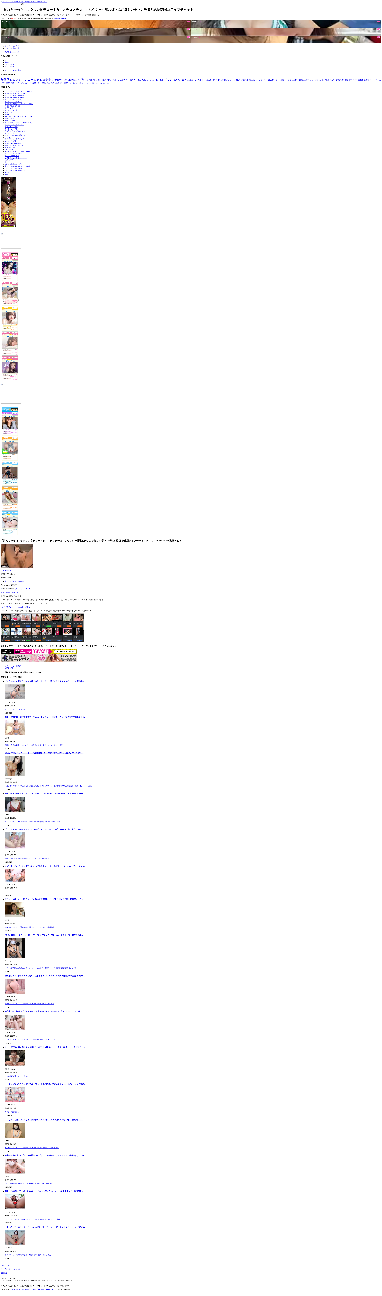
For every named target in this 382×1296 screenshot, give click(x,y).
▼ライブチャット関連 (13, 666)
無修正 (11, 79)
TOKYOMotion (6, 570)
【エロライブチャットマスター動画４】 (19, 91)
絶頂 (52, 1004)
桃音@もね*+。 (10, 261)
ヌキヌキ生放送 (10, 141)
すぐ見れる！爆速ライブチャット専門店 (19, 104)
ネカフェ (9, 66)
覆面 (12, 968)
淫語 (61, 745)
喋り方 (12, 786)
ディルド (203, 80)
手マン (173, 79)
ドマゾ (23, 1183)
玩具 (29, 83)
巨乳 (70, 79)
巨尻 (22, 858)
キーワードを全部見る (13, 70)
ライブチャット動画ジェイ (14, 125)
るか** (10, 336)
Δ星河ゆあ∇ (10, 361)
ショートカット (76, 83)
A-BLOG (8, 137)
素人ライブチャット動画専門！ (16, 95)
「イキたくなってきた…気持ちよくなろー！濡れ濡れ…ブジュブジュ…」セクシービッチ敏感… (45, 1084)
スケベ (58, 745)
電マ (187, 80)
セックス (53, 83)
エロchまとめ (9, 112)
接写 (64, 83)
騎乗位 (369, 80)
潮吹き (43, 1004)
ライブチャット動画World (14, 168)
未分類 (7, 174)
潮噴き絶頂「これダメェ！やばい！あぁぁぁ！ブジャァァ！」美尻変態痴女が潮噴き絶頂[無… (45, 976)
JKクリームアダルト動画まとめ (16, 135)
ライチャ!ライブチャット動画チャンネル (19, 122)
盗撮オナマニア (10, 114)
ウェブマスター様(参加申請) (11, 1269)
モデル (336, 80)
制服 (250, 80)
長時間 (56, 786)
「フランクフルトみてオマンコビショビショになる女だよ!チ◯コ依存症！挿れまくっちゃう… (45, 829)
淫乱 (6, 745)
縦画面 (66, 968)
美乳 (102, 79)
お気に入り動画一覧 (12, 48)
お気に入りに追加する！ (23, 589)
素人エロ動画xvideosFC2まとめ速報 (17, 166)
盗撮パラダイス (10, 118)
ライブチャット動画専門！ (14, 154)
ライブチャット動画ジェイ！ (15, 139)
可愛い (86, 79)
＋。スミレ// (10, 416)
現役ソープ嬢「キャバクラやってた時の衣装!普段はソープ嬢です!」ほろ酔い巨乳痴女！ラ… (44, 899)
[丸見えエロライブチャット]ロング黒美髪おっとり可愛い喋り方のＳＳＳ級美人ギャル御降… (44, 753)
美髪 (90, 786)
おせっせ (8, 968)
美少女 (54, 79)
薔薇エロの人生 (10, 120)
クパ (19, 786)
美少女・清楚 (20, 709)
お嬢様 (16, 745)
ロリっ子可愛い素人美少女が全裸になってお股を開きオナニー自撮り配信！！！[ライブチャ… (45, 1047)
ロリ (281, 80)
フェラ (313, 80)
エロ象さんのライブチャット (15, 93)
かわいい (28, 745)
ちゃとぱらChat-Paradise (13, 143)
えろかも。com (10, 147)
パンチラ (105, 83)
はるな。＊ (10, 286)
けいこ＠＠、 (10, 441)
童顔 (7, 62)
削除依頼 (4, 1273)
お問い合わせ (5, 1265)
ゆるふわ (81, 786)
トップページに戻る (12, 46)
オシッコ (87, 83)
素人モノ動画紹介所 (12, 156)
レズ (20, 83)
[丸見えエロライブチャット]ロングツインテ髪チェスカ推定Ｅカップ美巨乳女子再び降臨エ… (44, 935)
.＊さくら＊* (10, 311)
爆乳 (293, 80)
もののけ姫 (9, 149)
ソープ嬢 (19, 927)
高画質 (66, 786)
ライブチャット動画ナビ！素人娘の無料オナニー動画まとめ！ (34, 1289)
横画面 (32, 786)
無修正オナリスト (11, 127)
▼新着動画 (9, 668)
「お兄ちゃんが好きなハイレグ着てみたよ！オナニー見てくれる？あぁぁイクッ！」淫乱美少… (45, 681)
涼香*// (10, 466)
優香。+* (10, 491)
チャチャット (9, 133)
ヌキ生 (7, 162)
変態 (39, 822)
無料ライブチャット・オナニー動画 (17, 151)
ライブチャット (50, 745)
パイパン (9, 64)
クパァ (220, 80)
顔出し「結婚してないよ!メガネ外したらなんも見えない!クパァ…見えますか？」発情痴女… (44, 1191)
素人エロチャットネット (13, 102)
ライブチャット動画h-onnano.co (16, 158)
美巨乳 (47, 968)
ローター (40, 83)
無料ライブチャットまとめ (14, 145)
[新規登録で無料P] (59, 18)
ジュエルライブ (10, 255)
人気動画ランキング (12, 52)
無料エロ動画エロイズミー (14, 164)
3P (99, 83)
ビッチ (27, 1183)
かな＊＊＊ (10, 516)
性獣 (16, 858)
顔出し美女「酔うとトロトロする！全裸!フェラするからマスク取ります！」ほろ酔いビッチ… (45, 793)
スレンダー (265, 80)
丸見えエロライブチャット (44, 786)
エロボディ (41, 968)
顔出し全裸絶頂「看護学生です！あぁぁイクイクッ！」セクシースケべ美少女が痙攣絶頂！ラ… (45, 717)
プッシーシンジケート (13, 129)
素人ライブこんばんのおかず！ (16, 131)
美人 (22, 786)
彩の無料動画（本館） (13, 106)
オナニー (33, 79)
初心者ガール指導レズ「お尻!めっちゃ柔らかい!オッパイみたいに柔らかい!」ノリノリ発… (43, 1011)
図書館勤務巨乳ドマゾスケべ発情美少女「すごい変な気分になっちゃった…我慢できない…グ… (45, 1155)
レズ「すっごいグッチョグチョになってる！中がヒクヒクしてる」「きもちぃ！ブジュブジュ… (45, 866)
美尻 (12, 745)
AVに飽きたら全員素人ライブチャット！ (19, 116)
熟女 (94, 83)
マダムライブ (10, 410)
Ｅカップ (71, 968)
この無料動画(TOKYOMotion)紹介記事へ (15, 607)
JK (6, 60)
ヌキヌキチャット (11, 110)
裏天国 (7, 172)
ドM (9, 745)
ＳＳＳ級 (75, 786)
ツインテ (52, 968)
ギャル (117, 79)
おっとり (27, 786)
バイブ (236, 80)
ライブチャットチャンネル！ (15, 100)
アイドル (356, 80)
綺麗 (324, 80)
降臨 (70, 786)
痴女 (31, 822)
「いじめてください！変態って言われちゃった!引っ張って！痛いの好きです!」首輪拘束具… (44, 1120)
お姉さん (135, 79)
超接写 (61, 786)
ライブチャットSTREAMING (15, 170)
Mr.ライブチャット (11, 160)
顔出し (37, 745)
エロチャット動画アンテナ (14, 97)
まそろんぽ (9, 108)
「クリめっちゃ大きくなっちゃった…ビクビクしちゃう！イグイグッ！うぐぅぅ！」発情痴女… (45, 1227)
